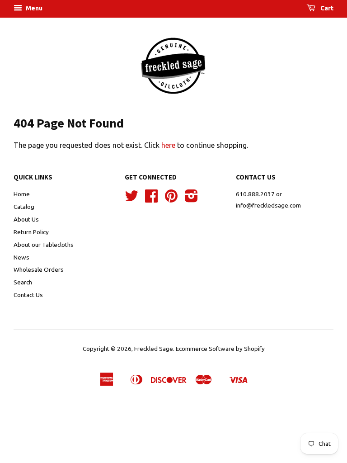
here (168, 145)
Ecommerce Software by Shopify (220, 348)
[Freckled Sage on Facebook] (151, 199)
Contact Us (28, 294)
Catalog (24, 206)
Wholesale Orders (39, 269)
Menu (33, 8)
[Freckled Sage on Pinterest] (171, 199)
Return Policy (31, 232)
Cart (326, 8)
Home (22, 194)
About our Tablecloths (44, 244)
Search (23, 282)
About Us (26, 219)
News (21, 257)
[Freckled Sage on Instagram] (191, 199)
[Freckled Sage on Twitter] (131, 199)
